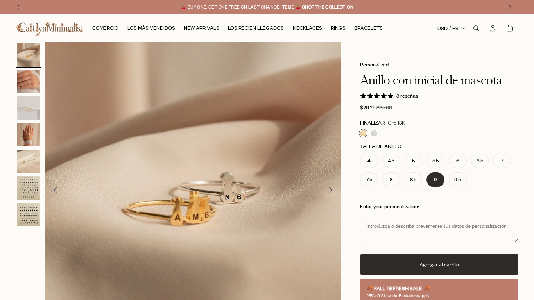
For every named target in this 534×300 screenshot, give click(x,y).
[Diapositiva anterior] (53, 190)
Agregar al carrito (439, 264)
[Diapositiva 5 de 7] (28, 161)
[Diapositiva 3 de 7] (28, 108)
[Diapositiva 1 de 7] (28, 55)
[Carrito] (509, 28)
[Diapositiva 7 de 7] (28, 214)
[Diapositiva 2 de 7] (28, 81)
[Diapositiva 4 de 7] (28, 134)
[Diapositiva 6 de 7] (28, 188)
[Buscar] (476, 28)
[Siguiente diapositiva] (332, 190)
